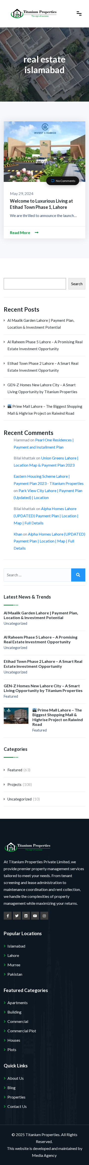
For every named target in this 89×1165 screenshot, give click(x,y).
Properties (16, 1097)
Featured (11, 696)
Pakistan (14, 974)
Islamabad (16, 946)
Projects (14, 784)
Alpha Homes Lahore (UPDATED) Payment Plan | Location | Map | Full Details (46, 515)
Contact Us (17, 1106)
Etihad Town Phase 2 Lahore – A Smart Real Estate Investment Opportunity (42, 366)
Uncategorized (15, 623)
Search (77, 283)
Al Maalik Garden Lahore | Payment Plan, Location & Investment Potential (40, 323)
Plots (11, 1049)
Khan (18, 534)
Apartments (17, 1002)
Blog (11, 1087)
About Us (15, 1078)
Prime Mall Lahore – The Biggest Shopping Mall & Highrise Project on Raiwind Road (44, 409)
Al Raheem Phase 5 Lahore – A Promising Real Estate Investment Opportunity (45, 345)
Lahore (13, 955)
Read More (20, 232)
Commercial (17, 1021)
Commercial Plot (21, 1030)
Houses (13, 1040)
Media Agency (44, 1155)
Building (14, 1012)
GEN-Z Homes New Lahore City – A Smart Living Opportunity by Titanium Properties (42, 388)
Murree (13, 964)
